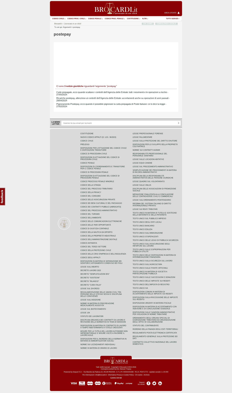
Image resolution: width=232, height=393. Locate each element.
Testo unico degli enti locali (147, 222)
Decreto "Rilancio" (89, 281)
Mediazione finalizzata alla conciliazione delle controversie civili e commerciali (153, 195)
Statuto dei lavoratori (91, 316)
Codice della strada (90, 185)
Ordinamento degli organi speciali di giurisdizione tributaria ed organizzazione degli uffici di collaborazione (154, 320)
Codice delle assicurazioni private (97, 200)
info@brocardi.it (101, 375)
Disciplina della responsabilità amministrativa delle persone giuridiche (153, 177)
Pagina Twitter (154, 382)
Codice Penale (94, 19)
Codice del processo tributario (96, 189)
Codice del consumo (90, 196)
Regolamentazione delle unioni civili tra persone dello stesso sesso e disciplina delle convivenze (101, 294)
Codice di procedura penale (94, 172)
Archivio (147, 375)
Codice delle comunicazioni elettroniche (101, 221)
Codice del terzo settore (93, 247)
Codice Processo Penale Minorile (97, 181)
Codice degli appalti (90, 258)
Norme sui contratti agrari (146, 150)
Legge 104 (85, 313)
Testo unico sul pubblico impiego (149, 218)
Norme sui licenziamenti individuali (97, 344)
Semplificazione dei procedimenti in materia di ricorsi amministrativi (155, 171)
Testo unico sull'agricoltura (147, 264)
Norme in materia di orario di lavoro (98, 348)
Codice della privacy (90, 192)
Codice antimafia (88, 243)
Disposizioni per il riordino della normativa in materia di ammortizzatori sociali (103, 340)
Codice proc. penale (114, 19)
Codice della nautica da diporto (96, 232)
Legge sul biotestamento (93, 309)
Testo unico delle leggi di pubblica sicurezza (155, 240)
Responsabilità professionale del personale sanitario (150, 155)
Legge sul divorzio (89, 289)
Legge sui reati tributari (145, 209)
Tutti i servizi (172, 19)
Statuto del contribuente (146, 326)
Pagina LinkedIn (160, 382)
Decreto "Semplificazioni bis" (95, 274)
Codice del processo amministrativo (98, 210)
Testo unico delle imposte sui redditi (151, 281)
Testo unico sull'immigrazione (148, 233)
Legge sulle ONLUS (142, 185)
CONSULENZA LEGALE (166, 24)
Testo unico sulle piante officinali (150, 268)
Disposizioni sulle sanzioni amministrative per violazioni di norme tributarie (154, 313)
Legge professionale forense (148, 134)
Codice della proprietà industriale (98, 236)
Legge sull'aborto (89, 267)
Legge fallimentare (142, 137)
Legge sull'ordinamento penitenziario (152, 200)
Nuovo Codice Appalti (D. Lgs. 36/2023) (98, 137)
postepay (76, 27)
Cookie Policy (129, 375)
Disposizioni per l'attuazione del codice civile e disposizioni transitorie (103, 149)
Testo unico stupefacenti (145, 237)
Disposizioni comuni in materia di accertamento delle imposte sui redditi (153, 293)
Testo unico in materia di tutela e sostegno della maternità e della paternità (155, 214)
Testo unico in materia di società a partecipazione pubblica (150, 273)
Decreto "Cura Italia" (90, 285)
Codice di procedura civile (93, 154)
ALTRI (144, 19)
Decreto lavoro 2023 (90, 270)
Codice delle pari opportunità (95, 225)
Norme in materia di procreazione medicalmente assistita (97, 304)
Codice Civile (58, 19)
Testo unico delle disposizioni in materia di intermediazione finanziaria (154, 256)
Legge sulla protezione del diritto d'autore (155, 141)
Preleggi (84, 144)
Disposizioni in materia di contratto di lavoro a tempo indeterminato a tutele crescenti (103, 327)
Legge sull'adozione (90, 300)
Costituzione (133, 19)
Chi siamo (138, 375)
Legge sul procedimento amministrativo (153, 167)
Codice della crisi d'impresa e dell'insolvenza (103, 254)
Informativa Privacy (115, 375)
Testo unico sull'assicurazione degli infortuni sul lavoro (151, 245)
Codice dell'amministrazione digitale (98, 239)
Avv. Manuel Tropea (124, 369)
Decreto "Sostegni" (90, 278)
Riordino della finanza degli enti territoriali (155, 329)
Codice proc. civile (76, 19)
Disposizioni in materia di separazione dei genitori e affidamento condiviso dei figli (101, 262)
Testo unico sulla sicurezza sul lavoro (152, 261)
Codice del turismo (90, 214)
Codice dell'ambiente (90, 218)
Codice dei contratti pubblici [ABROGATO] (100, 207)
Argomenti (67, 27)
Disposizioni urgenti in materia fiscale (152, 303)
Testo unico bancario (143, 226)
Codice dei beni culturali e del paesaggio (101, 203)
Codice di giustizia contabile (94, 229)
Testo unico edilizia (142, 229)
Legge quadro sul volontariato (149, 181)
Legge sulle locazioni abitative (148, 159)
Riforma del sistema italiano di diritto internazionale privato (152, 205)
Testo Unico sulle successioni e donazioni (154, 277)
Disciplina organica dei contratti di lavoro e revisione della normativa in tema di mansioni (103, 321)
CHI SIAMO (147, 24)
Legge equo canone (142, 163)
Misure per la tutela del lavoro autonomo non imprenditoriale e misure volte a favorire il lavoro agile (104, 333)
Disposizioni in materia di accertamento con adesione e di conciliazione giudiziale (155, 308)
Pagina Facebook (148, 382)
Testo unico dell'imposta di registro (151, 285)
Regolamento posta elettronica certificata (155, 333)
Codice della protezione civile (95, 250)
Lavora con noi (116, 378)
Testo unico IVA (140, 288)
